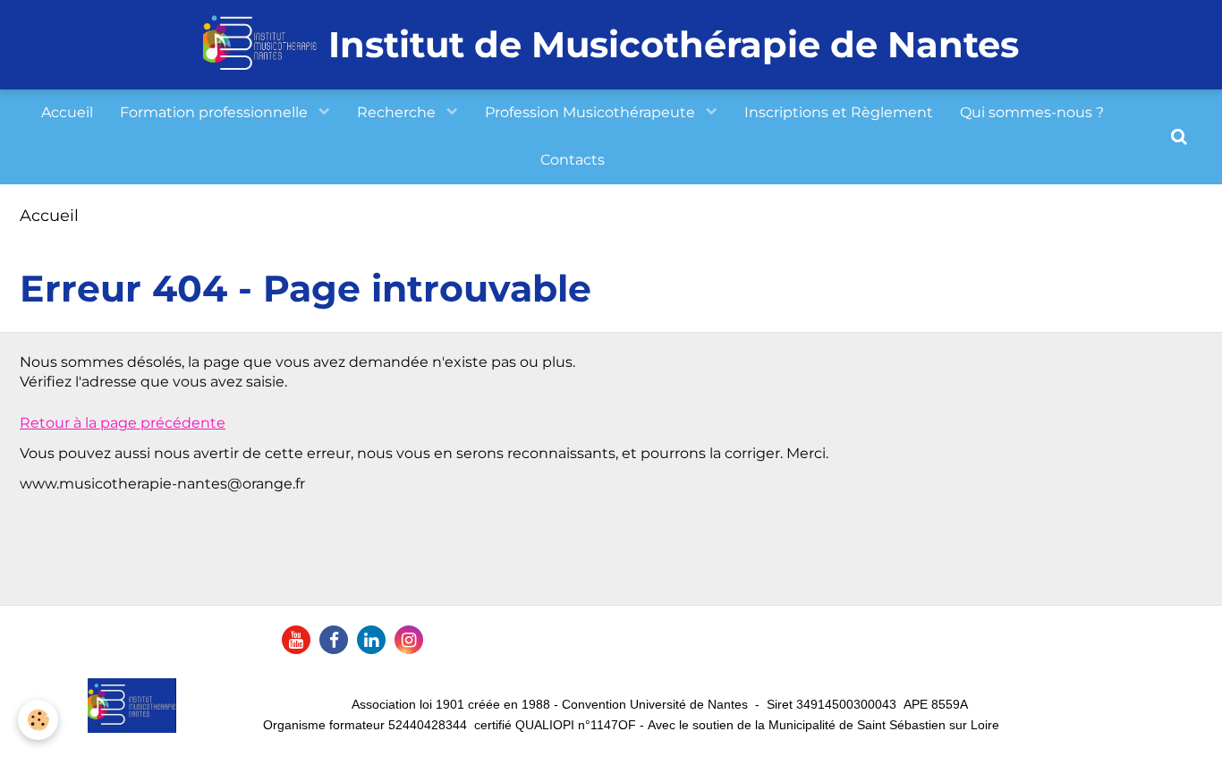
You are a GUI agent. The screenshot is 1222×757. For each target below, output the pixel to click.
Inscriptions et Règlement (838, 112)
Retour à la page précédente (122, 422)
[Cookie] (38, 720)
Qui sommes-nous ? (1032, 112)
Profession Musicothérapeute (592, 112)
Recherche (398, 112)
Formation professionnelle (215, 112)
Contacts (572, 159)
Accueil (67, 112)
